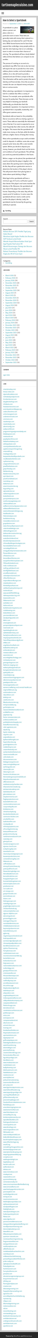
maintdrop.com (8, 481)
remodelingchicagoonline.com (13, 1147)
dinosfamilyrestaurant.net (11, 541)
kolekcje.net (7, 697)
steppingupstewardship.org (12, 1154)
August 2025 (9, 293)
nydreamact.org (8, 461)
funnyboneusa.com (9, 951)
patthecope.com (8, 1013)
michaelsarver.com (9, 660)
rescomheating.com (9, 1311)
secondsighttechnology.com (12, 657)
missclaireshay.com (9, 389)
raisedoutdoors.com (9, 583)
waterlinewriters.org (9, 1045)
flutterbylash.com (8, 1266)
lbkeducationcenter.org (10, 702)
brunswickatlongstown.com (12, 881)
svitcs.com (6, 1015)
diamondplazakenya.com (11, 1229)
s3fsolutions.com (8, 556)
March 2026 (9, 275)
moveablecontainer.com (11, 521)
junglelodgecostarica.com (11, 906)
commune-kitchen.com (11, 816)
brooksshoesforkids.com (11, 1030)
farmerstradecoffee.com (11, 1055)
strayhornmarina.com (10, 797)
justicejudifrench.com (10, 869)
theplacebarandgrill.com (11, 988)
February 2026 (10, 278)
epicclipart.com (8, 476)
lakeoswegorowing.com (10, 1288)
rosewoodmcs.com (9, 1177)
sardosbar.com (8, 603)
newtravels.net (8, 436)
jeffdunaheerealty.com (10, 1097)
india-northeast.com (10, 565)
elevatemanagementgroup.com (13, 1276)
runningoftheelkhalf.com (11, 1095)
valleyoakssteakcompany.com (13, 1000)
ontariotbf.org (7, 451)
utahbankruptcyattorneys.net (12, 588)
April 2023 (8, 345)
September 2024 (11, 303)
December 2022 (10, 355)
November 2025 (10, 285)
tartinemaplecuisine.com (17, 5)
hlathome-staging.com (10, 665)
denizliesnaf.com (8, 1008)
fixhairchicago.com (9, 1005)
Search (5, 219)
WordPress (17, 1336)
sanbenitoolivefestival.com (12, 752)
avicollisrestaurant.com (10, 983)
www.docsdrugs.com (9, 1127)
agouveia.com (7, 1293)
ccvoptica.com (8, 1157)
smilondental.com (9, 650)
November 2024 (10, 300)
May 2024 (8, 313)
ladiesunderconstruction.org (12, 533)
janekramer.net (8, 886)
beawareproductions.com (11, 856)
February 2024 (10, 320)
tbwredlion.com (8, 1231)
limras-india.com (8, 392)
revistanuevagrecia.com (11, 844)
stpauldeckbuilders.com (10, 1120)
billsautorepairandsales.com (12, 1234)
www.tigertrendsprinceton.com (13, 1087)
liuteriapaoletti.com (9, 938)
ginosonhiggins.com (9, 918)
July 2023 (8, 337)
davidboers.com (8, 1060)
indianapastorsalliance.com (12, 998)
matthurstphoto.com (10, 1246)
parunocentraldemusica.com (12, 1221)
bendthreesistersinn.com (11, 946)
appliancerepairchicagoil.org (12, 449)
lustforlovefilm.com (9, 821)
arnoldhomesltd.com (10, 573)
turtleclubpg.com (8, 968)
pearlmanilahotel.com (10, 479)
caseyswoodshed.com (10, 1003)
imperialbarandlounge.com (12, 580)
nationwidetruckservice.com (12, 965)
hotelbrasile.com (8, 513)
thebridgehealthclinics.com (12, 1043)
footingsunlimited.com (10, 1122)
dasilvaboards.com (9, 792)
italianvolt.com (8, 605)
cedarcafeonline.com (10, 411)
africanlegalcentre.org (10, 829)
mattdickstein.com (9, 1065)
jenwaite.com (7, 1274)
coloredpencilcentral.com (11, 575)
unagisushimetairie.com (11, 464)
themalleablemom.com (10, 874)
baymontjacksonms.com (11, 928)
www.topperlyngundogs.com (12, 1092)
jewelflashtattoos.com (10, 466)
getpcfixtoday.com (9, 469)
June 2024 (8, 310)
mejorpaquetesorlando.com (12, 638)
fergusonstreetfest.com (10, 1241)
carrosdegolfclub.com (10, 548)
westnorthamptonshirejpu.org (13, 511)
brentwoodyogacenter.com (12, 1149)
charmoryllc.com (8, 769)
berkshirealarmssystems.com (12, 608)
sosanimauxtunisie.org (10, 486)
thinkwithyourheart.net (10, 585)
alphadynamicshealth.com (11, 1264)
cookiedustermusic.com (11, 953)
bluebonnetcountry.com (11, 474)
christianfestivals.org (10, 908)
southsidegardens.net (10, 1194)
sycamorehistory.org (9, 1179)
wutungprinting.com (10, 921)
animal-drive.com (9, 1025)
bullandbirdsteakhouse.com (12, 1137)
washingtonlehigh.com (10, 1159)
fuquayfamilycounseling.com (12, 1291)
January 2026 (9, 280)
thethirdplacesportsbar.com (12, 1202)
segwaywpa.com (8, 1038)
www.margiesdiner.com (10, 1129)
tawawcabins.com (9, 598)
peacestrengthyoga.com (11, 1100)
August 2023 (9, 335)
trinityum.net (7, 1197)
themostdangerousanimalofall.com (14, 777)
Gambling (8, 211)
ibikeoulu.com (7, 861)
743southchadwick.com (10, 563)
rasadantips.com (8, 421)
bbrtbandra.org (8, 471)
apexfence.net (8, 1326)
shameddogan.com (9, 1047)
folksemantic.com (9, 600)
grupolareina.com (9, 523)
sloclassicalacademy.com (11, 789)
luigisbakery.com (8, 1162)
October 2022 (10, 360)
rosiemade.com (8, 628)
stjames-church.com (9, 846)
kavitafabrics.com (9, 958)
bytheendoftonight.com (11, 739)
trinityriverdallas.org (9, 705)
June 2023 (8, 340)
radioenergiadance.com (11, 493)
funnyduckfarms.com (10, 1271)
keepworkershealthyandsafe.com (14, 456)
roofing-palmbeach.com (11, 568)
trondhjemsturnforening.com (12, 1226)
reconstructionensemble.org (12, 956)
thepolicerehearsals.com (11, 779)
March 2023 (9, 347)
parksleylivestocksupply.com (12, 722)
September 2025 (11, 290)
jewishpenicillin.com (10, 682)
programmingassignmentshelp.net (14, 431)
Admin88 (27, 23)
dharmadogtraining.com (11, 1303)
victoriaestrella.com (9, 973)
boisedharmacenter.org (10, 725)
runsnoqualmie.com (9, 1125)
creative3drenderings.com (11, 1052)
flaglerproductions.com (10, 799)
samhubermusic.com (10, 1323)
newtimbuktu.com (9, 424)
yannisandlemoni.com (10, 615)
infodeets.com (8, 404)
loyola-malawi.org (9, 732)
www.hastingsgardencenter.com (13, 1189)
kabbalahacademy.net (10, 647)
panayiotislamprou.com (11, 498)
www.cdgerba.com (9, 1219)
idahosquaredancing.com (11, 595)
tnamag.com (7, 1028)
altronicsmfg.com (9, 426)
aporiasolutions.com (9, 1035)
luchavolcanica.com (9, 961)
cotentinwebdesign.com (11, 528)
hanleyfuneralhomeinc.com (12, 635)
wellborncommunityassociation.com (15, 506)
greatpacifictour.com (10, 970)
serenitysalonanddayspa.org (12, 409)
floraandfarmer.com (9, 553)
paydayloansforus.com (10, 439)
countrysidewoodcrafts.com (12, 446)
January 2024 (9, 323)
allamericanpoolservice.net (12, 680)
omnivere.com (8, 419)
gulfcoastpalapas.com (10, 1040)
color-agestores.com (9, 727)
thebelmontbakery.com (10, 441)
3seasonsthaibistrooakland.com (13, 710)
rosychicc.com (7, 734)
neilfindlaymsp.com (9, 980)
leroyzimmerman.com (10, 1279)
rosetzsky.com (7, 839)
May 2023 (8, 342)
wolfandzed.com (8, 1167)
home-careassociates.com (11, 717)
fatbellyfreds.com (8, 1209)
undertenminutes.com (10, 416)
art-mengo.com (8, 891)
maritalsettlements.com (11, 923)
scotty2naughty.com (9, 849)
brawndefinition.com (10, 802)
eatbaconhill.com (8, 429)
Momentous (28, 1336)
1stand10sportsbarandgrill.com (13, 640)
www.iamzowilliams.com (11, 1187)
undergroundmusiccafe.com (12, 1321)
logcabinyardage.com (10, 1057)
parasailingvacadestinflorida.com (14, 1259)
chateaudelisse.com (9, 503)
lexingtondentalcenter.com (12, 670)
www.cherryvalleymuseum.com (13, 526)
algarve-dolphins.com (10, 913)
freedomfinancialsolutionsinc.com (14, 1102)
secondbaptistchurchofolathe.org (14, 1296)
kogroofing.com (8, 488)
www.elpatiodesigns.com (11, 1211)
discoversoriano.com (10, 759)
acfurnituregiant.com (10, 414)
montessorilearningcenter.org (13, 1239)
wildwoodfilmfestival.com (11, 508)
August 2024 (9, 305)
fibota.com (6, 1216)
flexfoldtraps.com (9, 1105)
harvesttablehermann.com (11, 546)
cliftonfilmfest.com (9, 578)
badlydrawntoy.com (9, 1067)
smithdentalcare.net (9, 1318)
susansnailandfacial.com (11, 1082)
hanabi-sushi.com (9, 1164)
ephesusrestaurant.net (10, 1204)
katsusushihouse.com (10, 831)
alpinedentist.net (8, 491)
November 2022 (10, 357)
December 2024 (10, 298)
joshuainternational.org (11, 1080)
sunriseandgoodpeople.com (12, 941)
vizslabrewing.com (9, 610)
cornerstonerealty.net (10, 1182)
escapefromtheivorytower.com (13, 561)
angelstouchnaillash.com (11, 645)
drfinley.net (7, 1281)
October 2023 (10, 330)
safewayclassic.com (9, 444)
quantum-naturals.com (10, 1236)
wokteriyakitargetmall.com (11, 667)
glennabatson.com (9, 794)
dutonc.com (7, 898)
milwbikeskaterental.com (11, 926)
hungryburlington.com (10, 879)
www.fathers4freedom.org (11, 1090)
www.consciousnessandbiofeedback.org (16, 1184)
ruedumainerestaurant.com (12, 836)
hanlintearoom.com (9, 1269)
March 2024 (9, 318)
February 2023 (10, 350)
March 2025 (9, 295)
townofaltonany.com (10, 931)
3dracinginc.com (8, 772)
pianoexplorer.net (9, 1192)
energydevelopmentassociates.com (14, 551)
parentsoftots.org (8, 1050)
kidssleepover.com (9, 434)
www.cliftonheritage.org (11, 1142)
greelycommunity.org (10, 834)
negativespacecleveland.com (12, 936)
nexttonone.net (8, 1075)
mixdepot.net (7, 1174)
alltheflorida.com (8, 1249)
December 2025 (10, 283)
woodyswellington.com (10, 1206)
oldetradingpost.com (10, 531)
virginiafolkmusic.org (10, 690)
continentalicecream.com (11, 804)
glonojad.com (7, 841)
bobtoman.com (8, 484)
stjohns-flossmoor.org (10, 948)
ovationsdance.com (9, 692)
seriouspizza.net (8, 1018)
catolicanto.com (8, 700)
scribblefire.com (8, 712)
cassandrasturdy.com (10, 749)
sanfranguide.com (9, 767)
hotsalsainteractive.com (11, 406)
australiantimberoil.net (10, 538)
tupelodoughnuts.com (10, 630)
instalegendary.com (9, 454)
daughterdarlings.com (10, 402)
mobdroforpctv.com (9, 747)
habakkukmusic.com (9, 1072)
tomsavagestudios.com (10, 685)
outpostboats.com (9, 737)
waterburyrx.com (8, 990)
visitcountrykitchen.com (11, 911)
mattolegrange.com (9, 903)
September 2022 (11, 362)
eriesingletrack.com (9, 623)
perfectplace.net (8, 707)
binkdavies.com (8, 809)
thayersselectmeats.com (11, 1033)
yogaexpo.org (7, 715)
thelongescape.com (9, 901)
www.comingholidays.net (11, 764)
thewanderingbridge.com (11, 871)
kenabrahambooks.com (10, 814)
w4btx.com (6, 643)
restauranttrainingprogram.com (13, 677)
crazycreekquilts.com (10, 806)
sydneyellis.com (8, 672)
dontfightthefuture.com (11, 570)
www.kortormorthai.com (11, 1110)
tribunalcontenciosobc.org (11, 787)
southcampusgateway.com (12, 501)
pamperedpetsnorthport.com (12, 625)
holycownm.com (8, 963)
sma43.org (6, 1144)
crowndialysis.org (8, 675)
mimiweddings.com (9, 1313)
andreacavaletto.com (10, 720)
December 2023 (10, 325)
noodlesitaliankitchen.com (11, 459)
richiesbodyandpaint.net (11, 397)
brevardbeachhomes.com (11, 558)
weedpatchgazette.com (11, 618)
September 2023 (11, 332)
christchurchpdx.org (9, 811)
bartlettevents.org (9, 518)
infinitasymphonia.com (11, 826)
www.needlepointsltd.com (11, 1134)
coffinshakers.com (9, 864)
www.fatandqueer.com (10, 1112)
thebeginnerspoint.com (11, 762)
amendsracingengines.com (12, 1107)
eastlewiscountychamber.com (12, 784)
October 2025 (10, 288)
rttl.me (5, 1308)
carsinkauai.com (8, 1254)
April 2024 (8, 315)
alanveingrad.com (9, 916)
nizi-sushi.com (8, 888)
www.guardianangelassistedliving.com (15, 1224)
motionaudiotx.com (9, 1306)
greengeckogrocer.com (10, 662)
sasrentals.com (8, 655)
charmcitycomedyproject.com (13, 854)
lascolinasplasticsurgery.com (12, 1139)
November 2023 (10, 328)
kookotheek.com (8, 496)
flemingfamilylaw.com (10, 1284)
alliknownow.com (8, 782)
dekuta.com (7, 1169)
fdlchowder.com (8, 1132)
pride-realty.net (8, 1261)
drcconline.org (8, 985)
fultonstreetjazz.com (10, 516)
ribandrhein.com (8, 695)
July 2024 (8, 308)
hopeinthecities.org (9, 742)
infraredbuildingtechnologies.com (14, 543)
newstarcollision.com (10, 652)
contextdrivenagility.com (11, 859)
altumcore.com (8, 1023)
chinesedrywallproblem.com (12, 943)
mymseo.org (7, 1298)
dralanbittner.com (9, 613)
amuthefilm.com (8, 819)
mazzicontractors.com (10, 1199)
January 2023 (9, 352)
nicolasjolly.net (8, 824)
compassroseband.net (10, 1020)
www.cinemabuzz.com (10, 1172)
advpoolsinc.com (8, 993)
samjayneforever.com (10, 1244)
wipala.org (6, 729)
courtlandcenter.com (10, 978)
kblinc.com (6, 620)
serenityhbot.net (8, 1077)
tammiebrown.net (9, 896)
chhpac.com (7, 1301)
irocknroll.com (7, 590)
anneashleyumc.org (9, 1115)
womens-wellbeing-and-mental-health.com (17, 687)
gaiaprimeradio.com (10, 893)
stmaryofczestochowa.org (11, 866)
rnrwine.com (7, 1286)
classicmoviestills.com (10, 754)
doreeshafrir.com (8, 851)
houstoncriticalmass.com (11, 774)
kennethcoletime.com (10, 876)
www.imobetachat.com (10, 1062)
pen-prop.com (8, 1085)
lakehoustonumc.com (10, 1070)
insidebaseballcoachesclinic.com (13, 1251)
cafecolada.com (8, 757)
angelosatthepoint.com (10, 995)
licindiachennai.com (10, 399)
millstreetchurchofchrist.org (12, 1256)
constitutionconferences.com (12, 1010)
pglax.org (6, 933)
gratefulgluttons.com (10, 744)
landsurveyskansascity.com (12, 1117)
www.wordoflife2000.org (11, 593)
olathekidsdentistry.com (11, 633)
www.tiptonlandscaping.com (12, 1152)
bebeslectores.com (9, 536)
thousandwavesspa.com (11, 975)
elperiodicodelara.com (10, 394)
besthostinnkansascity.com (12, 1316)
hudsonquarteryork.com (11, 1214)
